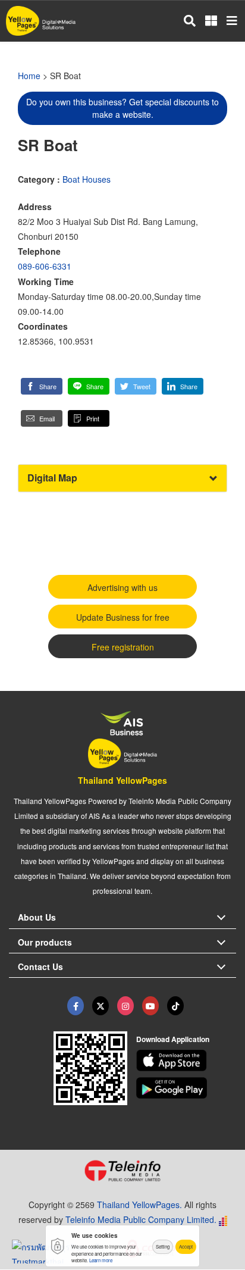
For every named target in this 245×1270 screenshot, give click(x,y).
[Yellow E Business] (75, 1005)
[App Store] (186, 1060)
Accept (186, 1246)
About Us (37, 917)
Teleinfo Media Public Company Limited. (140, 1219)
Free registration (123, 647)
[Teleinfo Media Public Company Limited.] (122, 1170)
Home (29, 76)
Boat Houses (86, 179)
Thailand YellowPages (122, 780)
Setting (162, 1246)
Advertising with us (122, 587)
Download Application (172, 1039)
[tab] (122, 478)
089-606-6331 (44, 266)
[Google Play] (186, 1088)
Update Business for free (122, 617)
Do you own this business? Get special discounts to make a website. (122, 108)
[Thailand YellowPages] (100, 1005)
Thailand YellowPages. (139, 1204)
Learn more (100, 1260)
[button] (41, 386)
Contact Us (40, 966)
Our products (45, 942)
